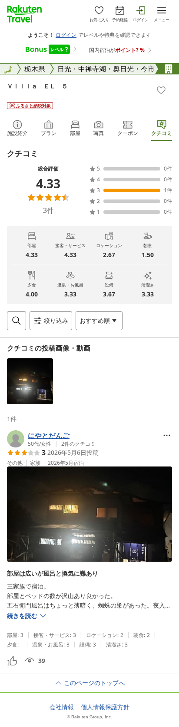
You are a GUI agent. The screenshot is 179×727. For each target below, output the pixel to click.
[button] (30, 381)
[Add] (161, 90)
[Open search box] (16, 320)
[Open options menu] (167, 435)
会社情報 (62, 707)
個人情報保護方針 (105, 707)
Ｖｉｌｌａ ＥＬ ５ (37, 86)
